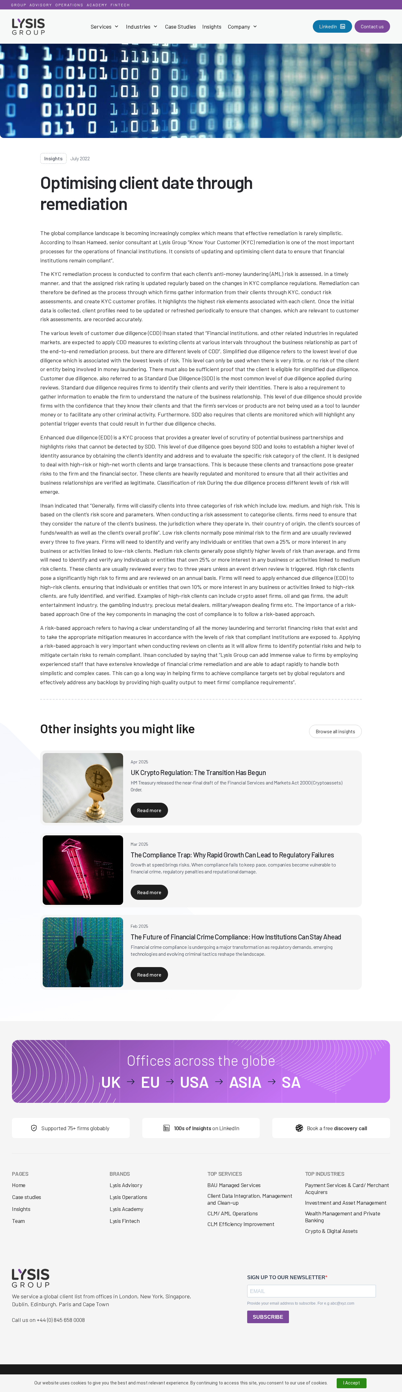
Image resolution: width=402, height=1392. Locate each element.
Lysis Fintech (124, 1221)
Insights (211, 26)
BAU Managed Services (234, 1184)
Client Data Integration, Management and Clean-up (249, 1199)
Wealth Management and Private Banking (342, 1217)
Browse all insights (335, 731)
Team (18, 1221)
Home (18, 1185)
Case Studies (180, 26)
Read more (149, 810)
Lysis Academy (126, 1209)
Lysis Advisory (126, 1185)
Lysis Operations (128, 1197)
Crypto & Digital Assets (331, 1230)
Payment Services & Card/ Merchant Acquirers (347, 1188)
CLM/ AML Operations (232, 1213)
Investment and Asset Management (346, 1202)
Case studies (26, 1197)
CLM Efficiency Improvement (240, 1223)
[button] (105, 26)
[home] (38, 26)
